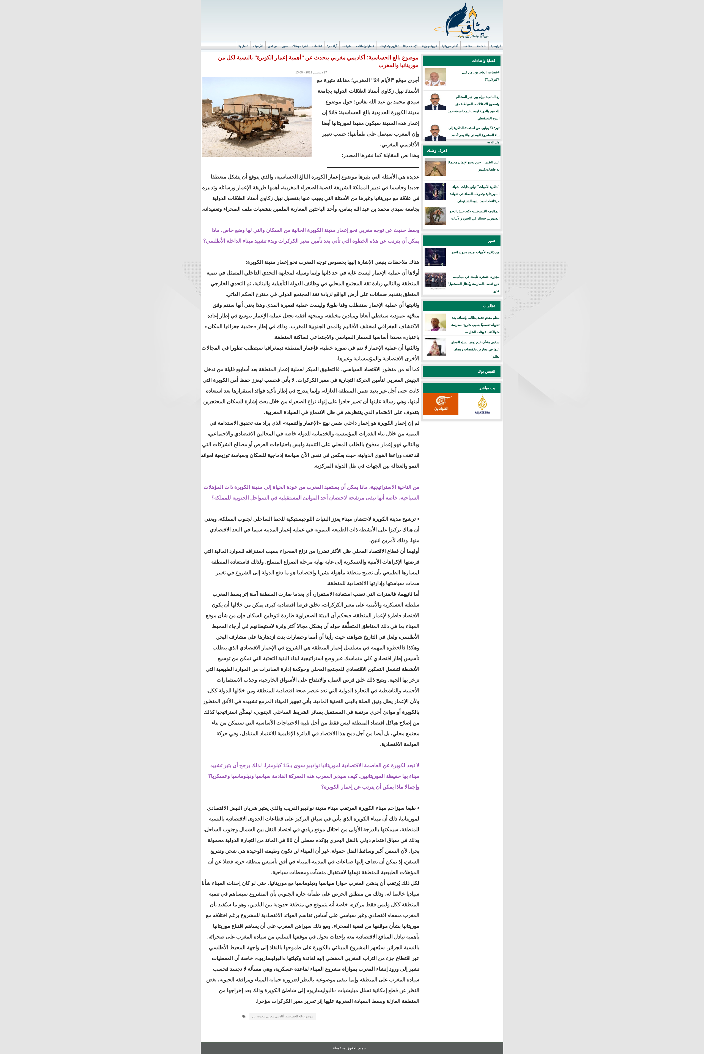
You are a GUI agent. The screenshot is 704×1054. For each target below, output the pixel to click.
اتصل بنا (243, 46)
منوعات (346, 46)
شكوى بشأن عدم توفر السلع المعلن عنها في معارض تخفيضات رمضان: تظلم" (475, 349)
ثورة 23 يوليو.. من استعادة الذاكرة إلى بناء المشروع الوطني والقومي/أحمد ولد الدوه (474, 135)
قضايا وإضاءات (365, 46)
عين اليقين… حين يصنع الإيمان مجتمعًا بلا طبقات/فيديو (473, 165)
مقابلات (467, 46)
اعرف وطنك (300, 46)
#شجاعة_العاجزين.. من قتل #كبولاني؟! (480, 75)
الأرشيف (258, 46)
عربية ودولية (429, 46)
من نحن (272, 46)
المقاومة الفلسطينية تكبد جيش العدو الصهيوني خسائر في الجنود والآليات (474, 214)
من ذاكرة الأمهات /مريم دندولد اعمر (475, 252)
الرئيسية (496, 46)
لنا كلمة (481, 46)
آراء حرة (332, 46)
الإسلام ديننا (410, 46)
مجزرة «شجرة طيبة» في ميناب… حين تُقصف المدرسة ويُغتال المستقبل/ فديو (473, 284)
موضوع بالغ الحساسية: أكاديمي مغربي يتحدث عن (282, 1016)
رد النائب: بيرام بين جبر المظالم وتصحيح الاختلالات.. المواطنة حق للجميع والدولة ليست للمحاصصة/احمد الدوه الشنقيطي (473, 107)
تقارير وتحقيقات (388, 46)
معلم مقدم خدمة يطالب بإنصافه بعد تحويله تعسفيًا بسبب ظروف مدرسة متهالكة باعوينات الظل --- (475, 325)
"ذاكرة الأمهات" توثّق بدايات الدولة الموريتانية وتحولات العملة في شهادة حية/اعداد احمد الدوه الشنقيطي (474, 194)
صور (285, 46)
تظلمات (317, 46)
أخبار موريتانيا (450, 46)
